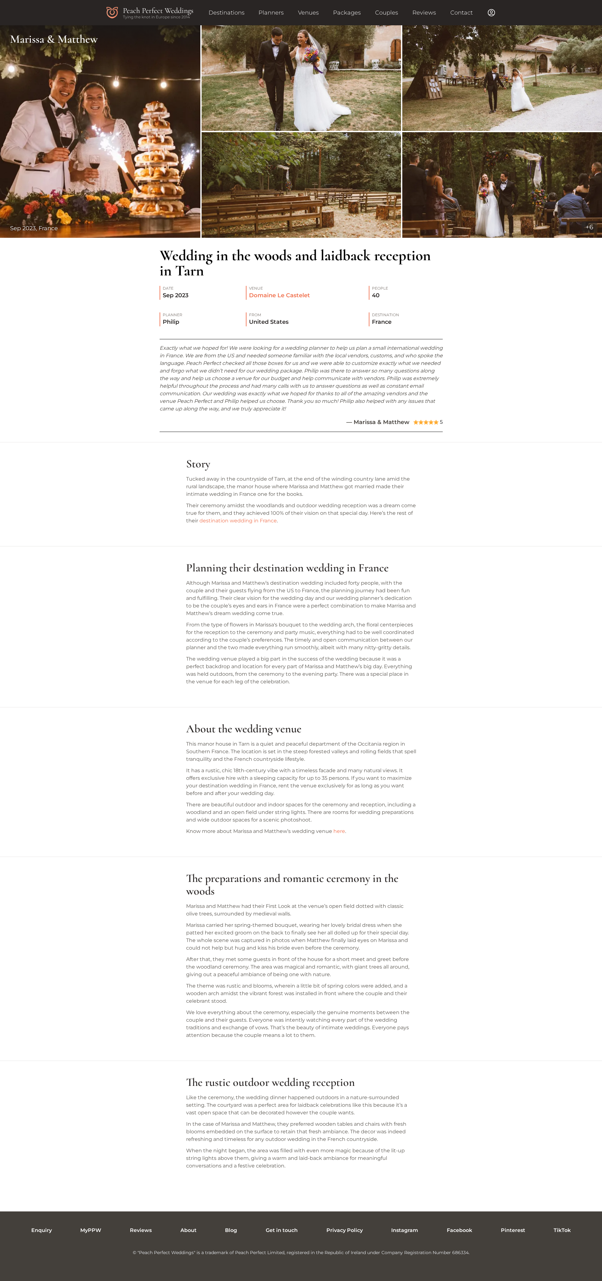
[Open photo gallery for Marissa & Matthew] (301, 131)
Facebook (459, 1230)
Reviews (424, 12)
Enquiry (41, 1230)
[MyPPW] (491, 13)
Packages (347, 12)
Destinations (227, 12)
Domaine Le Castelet (279, 295)
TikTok (562, 1230)
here (339, 831)
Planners (271, 12)
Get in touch (282, 1230)
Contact (461, 12)
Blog (231, 1230)
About (188, 1230)
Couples (386, 12)
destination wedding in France (238, 521)
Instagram (404, 1230)
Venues (308, 12)
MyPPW (90, 1230)
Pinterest (513, 1230)
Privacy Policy (344, 1230)
